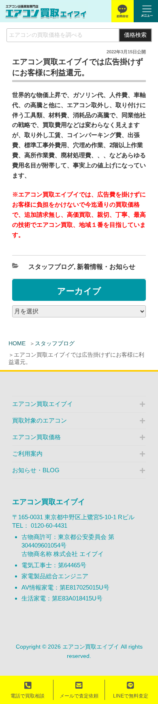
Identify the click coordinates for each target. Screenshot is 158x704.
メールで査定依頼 (79, 696)
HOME (17, 343)
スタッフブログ (55, 343)
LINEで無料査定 (130, 696)
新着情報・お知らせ (106, 266)
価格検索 (135, 35)
